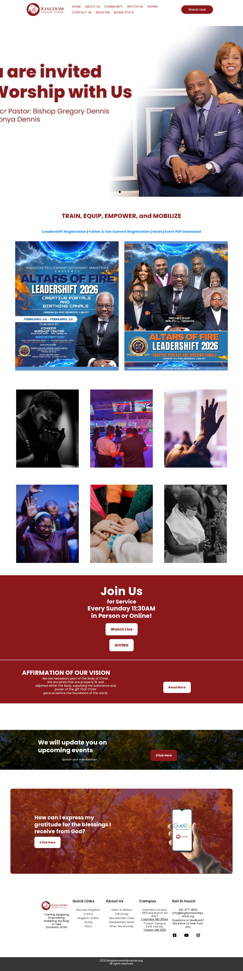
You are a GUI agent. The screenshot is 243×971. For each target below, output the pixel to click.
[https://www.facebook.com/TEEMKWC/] (175, 935)
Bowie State (124, 12)
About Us (92, 6)
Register (103, 12)
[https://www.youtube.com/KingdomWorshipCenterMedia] (187, 935)
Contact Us (82, 12)
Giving (152, 6)
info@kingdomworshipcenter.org (188, 914)
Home (76, 6)
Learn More (47, 437)
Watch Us (135, 6)
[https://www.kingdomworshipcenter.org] (46, 9)
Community (113, 6)
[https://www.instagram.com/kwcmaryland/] (199, 935)
